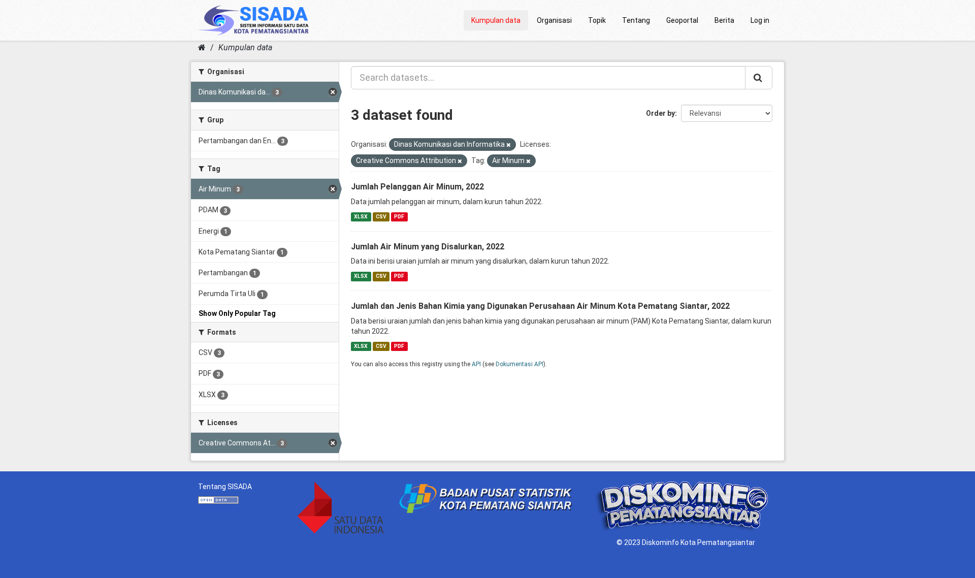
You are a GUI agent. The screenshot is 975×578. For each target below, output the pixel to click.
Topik (597, 20)
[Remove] (508, 145)
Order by (660, 113)
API (476, 364)
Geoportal (682, 20)
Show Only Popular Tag (237, 313)
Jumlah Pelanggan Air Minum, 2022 (417, 186)
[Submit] (758, 77)
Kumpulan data (496, 20)
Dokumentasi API (519, 364)
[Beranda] (202, 47)
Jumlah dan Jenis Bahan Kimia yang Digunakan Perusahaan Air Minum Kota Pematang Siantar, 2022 (540, 306)
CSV (381, 216)
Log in (760, 20)
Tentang (636, 20)
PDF (399, 216)
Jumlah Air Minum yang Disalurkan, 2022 (427, 246)
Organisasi (554, 20)
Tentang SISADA (225, 487)
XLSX (361, 216)
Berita (724, 20)
